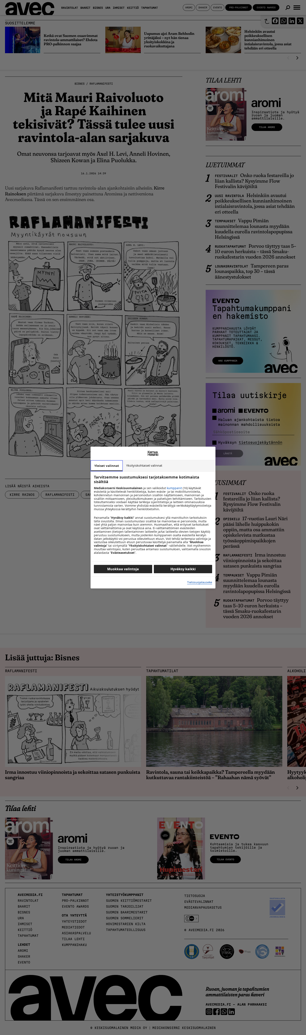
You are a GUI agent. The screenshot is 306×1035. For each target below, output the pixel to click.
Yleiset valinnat (106, 465)
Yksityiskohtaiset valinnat (144, 465)
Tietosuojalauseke (199, 582)
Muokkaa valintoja (123, 569)
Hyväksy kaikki (183, 569)
